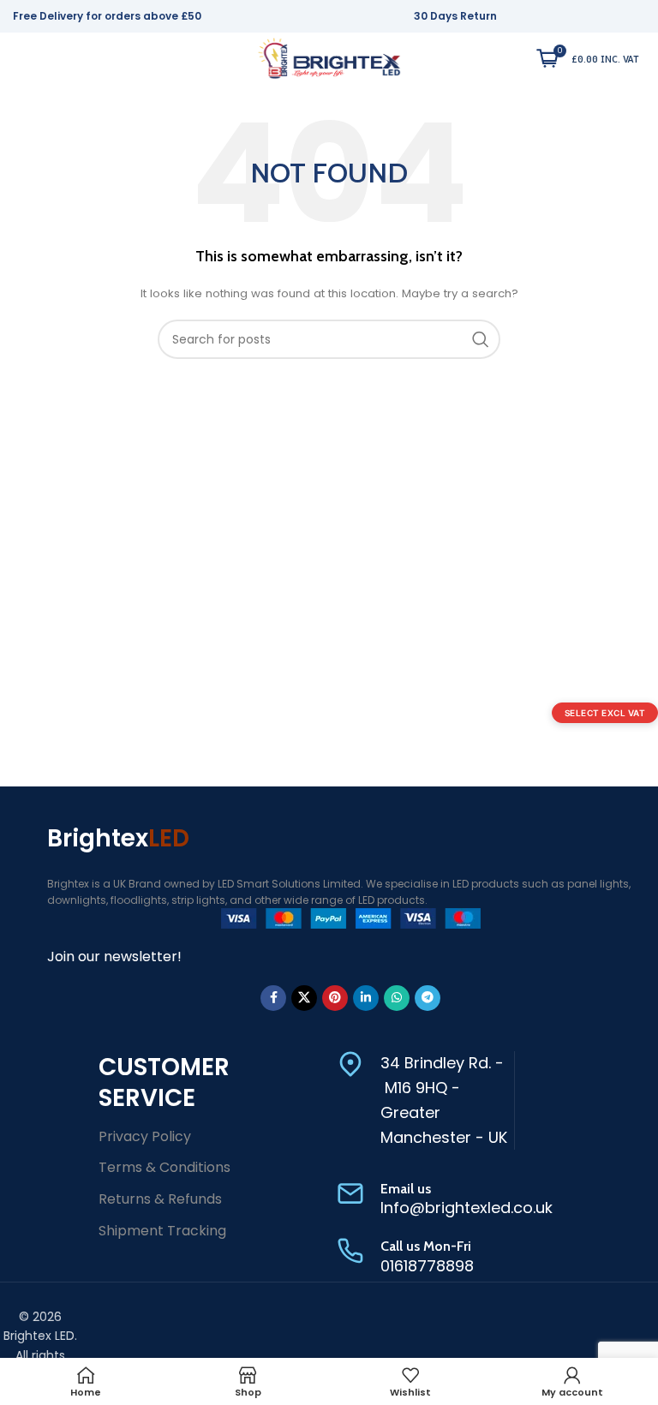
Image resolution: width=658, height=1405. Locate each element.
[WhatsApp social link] (397, 998)
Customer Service (164, 1082)
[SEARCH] (480, 339)
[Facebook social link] (273, 998)
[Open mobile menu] (18, 58)
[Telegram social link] (427, 998)
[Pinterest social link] (335, 998)
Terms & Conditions (164, 1167)
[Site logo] (329, 57)
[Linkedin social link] (366, 998)
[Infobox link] (426, 1100)
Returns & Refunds (160, 1199)
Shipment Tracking (162, 1231)
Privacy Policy (145, 1136)
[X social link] (304, 998)
